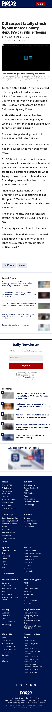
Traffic (4, 526)
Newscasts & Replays (32, 554)
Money (5, 609)
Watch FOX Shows (9, 594)
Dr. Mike (5, 541)
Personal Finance (8, 621)
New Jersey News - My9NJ (31, 617)
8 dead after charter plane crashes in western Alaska (16, 326)
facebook (17, 685)
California (25, 37)
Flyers (4, 561)
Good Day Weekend (10, 521)
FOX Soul (27, 565)
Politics (28, 514)
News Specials (29, 559)
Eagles (4, 559)
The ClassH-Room (9, 589)
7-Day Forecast (30, 485)
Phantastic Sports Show (9, 552)
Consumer (6, 616)
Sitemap (5, 661)
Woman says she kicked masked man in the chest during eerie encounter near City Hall (32, 427)
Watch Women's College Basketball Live (33, 665)
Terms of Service (28, 379)
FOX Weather (29, 493)
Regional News (32, 609)
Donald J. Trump (30, 524)
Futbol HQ (6, 556)
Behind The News (31, 589)
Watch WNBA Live (31, 669)
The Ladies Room (31, 600)
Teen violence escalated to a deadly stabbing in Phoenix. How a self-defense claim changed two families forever (17, 284)
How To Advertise (9, 649)
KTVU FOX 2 (17, 37)
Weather (28, 481)
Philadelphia (6, 488)
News (22, 265)
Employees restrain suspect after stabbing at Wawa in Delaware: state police (32, 406)
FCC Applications (8, 646)
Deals (4, 618)
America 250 (7, 485)
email (35, 685)
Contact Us (6, 640)
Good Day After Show (10, 518)
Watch (27, 547)
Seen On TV (6, 535)
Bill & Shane (28, 591)
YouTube (27, 568)
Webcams (28, 562)
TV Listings (6, 655)
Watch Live (40, 4)
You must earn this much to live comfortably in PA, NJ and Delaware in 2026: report (31, 396)
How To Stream (30, 551)
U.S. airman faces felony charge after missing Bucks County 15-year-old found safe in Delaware (19, 295)
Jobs (3, 658)
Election (27, 518)
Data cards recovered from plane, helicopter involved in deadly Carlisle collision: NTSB (19, 304)
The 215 (27, 597)
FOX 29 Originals (33, 579)
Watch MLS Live (30, 672)
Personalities (7, 652)
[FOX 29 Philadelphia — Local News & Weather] (9, 4)
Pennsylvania (7, 491)
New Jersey (6, 494)
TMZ (4, 591)
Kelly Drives (28, 594)
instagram (26, 685)
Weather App (29, 504)
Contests (5, 583)
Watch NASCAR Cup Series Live (32, 652)
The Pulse (28, 603)
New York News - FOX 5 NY (32, 622)
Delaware (5, 497)
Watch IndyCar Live (31, 656)
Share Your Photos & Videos (10, 598)
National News (8, 502)
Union (4, 570)
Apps (4, 638)
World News (6, 505)
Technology (6, 624)
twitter (21, 685)
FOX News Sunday (9, 508)
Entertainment (10, 579)
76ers (4, 567)
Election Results (30, 521)
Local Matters (29, 571)
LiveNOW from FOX (32, 556)
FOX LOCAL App (30, 613)
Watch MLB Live (30, 648)
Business (5, 613)
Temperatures (29, 499)
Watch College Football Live (33, 644)
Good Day (7, 514)
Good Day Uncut (8, 538)
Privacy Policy (28, 377)
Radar (26, 496)
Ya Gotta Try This (9, 532)
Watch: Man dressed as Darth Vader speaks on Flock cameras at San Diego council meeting (18, 316)
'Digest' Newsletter (9, 524)
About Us (7, 634)
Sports (5, 547)
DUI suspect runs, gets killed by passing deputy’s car (23, 74)
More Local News (9, 499)
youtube (31, 685)
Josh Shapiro (29, 526)
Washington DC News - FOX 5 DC (33, 627)
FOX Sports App (8, 573)
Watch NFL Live (30, 640)
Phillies (4, 564)
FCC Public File (7, 643)
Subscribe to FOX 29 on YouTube (23, 447)
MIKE (26, 583)
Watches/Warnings (31, 502)
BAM (26, 586)
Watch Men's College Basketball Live (32, 660)
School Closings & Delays (31, 489)
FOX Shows (6, 586)
